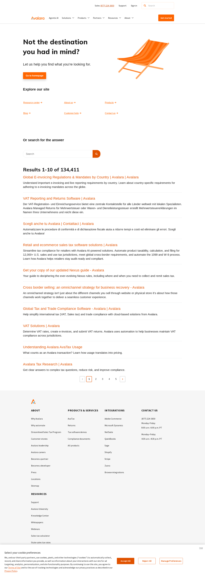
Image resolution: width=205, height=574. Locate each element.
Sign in (134, 5)
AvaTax (71, 418)
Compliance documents (79, 438)
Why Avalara (37, 418)
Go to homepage (34, 75)
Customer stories (39, 438)
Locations (35, 479)
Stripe (107, 458)
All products (73, 445)
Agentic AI (54, 17)
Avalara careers (38, 452)
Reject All (147, 560)
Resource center (31, 102)
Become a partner (39, 458)
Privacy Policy (10, 571)
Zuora (107, 465)
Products (109, 102)
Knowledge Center (40, 515)
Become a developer (40, 465)
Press (33, 472)
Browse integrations (114, 472)
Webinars (35, 529)
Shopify (108, 452)
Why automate (38, 425)
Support (122, 5)
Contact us (110, 113)
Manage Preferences (171, 560)
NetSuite (109, 432)
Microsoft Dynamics (114, 425)
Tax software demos (77, 432)
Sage (107, 445)
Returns (71, 425)
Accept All (126, 560)
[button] (68, 18)
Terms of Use (14, 567)
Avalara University (39, 509)
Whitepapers (37, 522)
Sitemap (35, 485)
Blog (25, 113)
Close (201, 548)
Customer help (71, 113)
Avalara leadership (40, 445)
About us (68, 102)
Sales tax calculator (40, 535)
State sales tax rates (41, 542)
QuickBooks (110, 438)
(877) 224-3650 (107, 5)
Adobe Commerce (113, 418)
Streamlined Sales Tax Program (46, 432)
